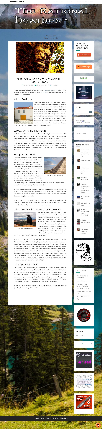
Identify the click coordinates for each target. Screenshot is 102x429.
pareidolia (43, 92)
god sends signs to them (52, 90)
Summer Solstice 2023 (82, 281)
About (49, 2)
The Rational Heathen (17, 2)
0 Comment (54, 85)
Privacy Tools (88, 2)
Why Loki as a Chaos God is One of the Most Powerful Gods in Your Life (85, 188)
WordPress (55, 418)
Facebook (55, 2)
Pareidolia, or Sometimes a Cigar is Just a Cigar (40, 80)
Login (66, 2)
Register (72, 2)
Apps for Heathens (85, 160)
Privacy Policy (79, 2)
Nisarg (65, 418)
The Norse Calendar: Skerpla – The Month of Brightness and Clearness (83, 286)
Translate (87, 122)
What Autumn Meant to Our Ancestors (84, 231)
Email (61, 2)
